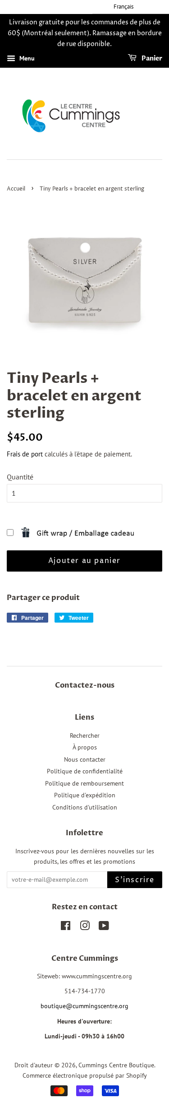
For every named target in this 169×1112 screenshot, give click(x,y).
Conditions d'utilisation (84, 807)
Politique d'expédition (84, 795)
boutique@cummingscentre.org (84, 1006)
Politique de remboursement (84, 783)
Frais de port (25, 454)
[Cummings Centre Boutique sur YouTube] (104, 927)
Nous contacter (84, 759)
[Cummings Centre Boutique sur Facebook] (65, 927)
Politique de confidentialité (85, 771)
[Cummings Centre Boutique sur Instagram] (85, 927)
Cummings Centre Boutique (116, 1065)
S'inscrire (135, 880)
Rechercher (85, 735)
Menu (26, 59)
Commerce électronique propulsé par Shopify (85, 1075)
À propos (85, 747)
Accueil (16, 189)
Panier (151, 59)
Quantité (20, 476)
